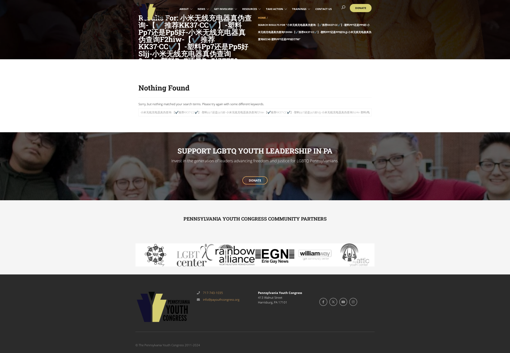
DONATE (255, 180)
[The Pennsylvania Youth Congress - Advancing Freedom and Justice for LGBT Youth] (153, 11)
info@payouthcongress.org (220, 299)
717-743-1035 (212, 293)
